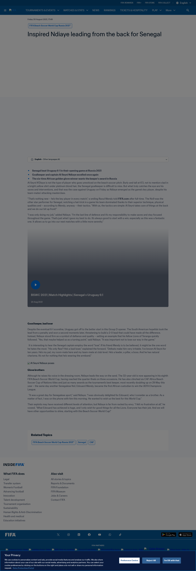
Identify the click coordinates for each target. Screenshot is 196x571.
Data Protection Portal (23, 568)
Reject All (151, 560)
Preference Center (129, 560)
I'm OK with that (171, 560)
